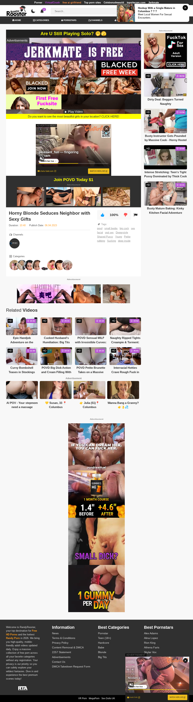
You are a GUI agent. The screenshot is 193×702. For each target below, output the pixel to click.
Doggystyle (122, 232)
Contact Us (58, 661)
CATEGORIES (42, 20)
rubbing (101, 240)
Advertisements (61, 657)
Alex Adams (151, 633)
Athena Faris (151, 647)
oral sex (109, 232)
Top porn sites (92, 2)
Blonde (102, 652)
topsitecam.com (136, 2)
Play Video (75, 111)
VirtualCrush (52, 2)
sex (133, 228)
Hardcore (103, 642)
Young (118, 236)
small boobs (111, 228)
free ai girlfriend (72, 2)
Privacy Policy (60, 642)
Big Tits (102, 657)
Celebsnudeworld (114, 2)
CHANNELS (96, 20)
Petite (127, 236)
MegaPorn (94, 698)
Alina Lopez (151, 638)
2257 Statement (61, 652)
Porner (38, 2)
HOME (18, 20)
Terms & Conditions (63, 638)
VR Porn (82, 698)
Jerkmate (153, 2)
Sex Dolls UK (108, 698)
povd (99, 228)
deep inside (124, 240)
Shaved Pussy (105, 236)
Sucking (111, 240)
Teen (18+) (104, 638)
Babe (101, 647)
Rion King (149, 642)
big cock (124, 228)
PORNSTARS (70, 20)
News (55, 633)
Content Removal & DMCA (68, 647)
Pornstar (103, 633)
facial (100, 232)
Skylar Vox (150, 652)
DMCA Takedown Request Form (71, 666)
